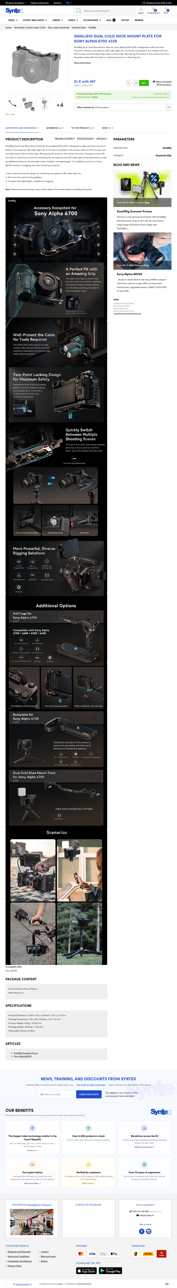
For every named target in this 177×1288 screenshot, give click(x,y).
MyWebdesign (84, 1283)
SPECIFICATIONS (85, 138)
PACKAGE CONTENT (64, 138)
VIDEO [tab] (106, 127)
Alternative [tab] (53, 127)
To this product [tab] (81, 127)
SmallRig (92, 27)
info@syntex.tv (146, 1215)
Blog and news (48, 1256)
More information (82, 62)
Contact (57, 2)
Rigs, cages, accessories (58, 27)
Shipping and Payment (19, 1251)
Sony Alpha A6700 (23, 1056)
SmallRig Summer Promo (26, 1053)
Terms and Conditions (18, 1256)
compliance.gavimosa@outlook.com (127, 313)
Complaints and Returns (20, 1261)
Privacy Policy (15, 1265)
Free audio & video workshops (91, 1084)
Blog (147, 202)
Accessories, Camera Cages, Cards (29, 27)
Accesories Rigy (79, 27)
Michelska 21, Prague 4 (39, 1204)
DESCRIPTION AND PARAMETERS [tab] (21, 127)
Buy (144, 82)
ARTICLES (101, 138)
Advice (44, 1261)
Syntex (8, 27)
